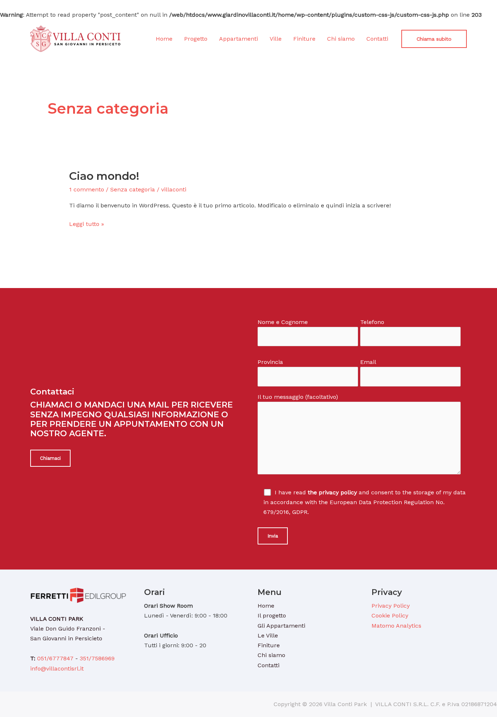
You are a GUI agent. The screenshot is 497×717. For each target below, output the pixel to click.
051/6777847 (55, 658)
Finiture (304, 38)
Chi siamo (341, 38)
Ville (276, 38)
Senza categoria (132, 189)
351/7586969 (97, 658)
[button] (434, 39)
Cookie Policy (389, 615)
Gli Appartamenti (281, 625)
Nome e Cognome (283, 322)
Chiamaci (50, 458)
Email (368, 361)
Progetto (195, 38)
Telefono (372, 322)
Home (164, 38)
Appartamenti (238, 38)
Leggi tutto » (86, 223)
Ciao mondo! (104, 176)
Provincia (270, 361)
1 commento (86, 189)
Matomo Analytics (396, 625)
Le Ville (268, 635)
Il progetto (272, 615)
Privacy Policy (390, 605)
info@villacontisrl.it (57, 668)
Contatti (377, 38)
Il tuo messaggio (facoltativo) (298, 396)
